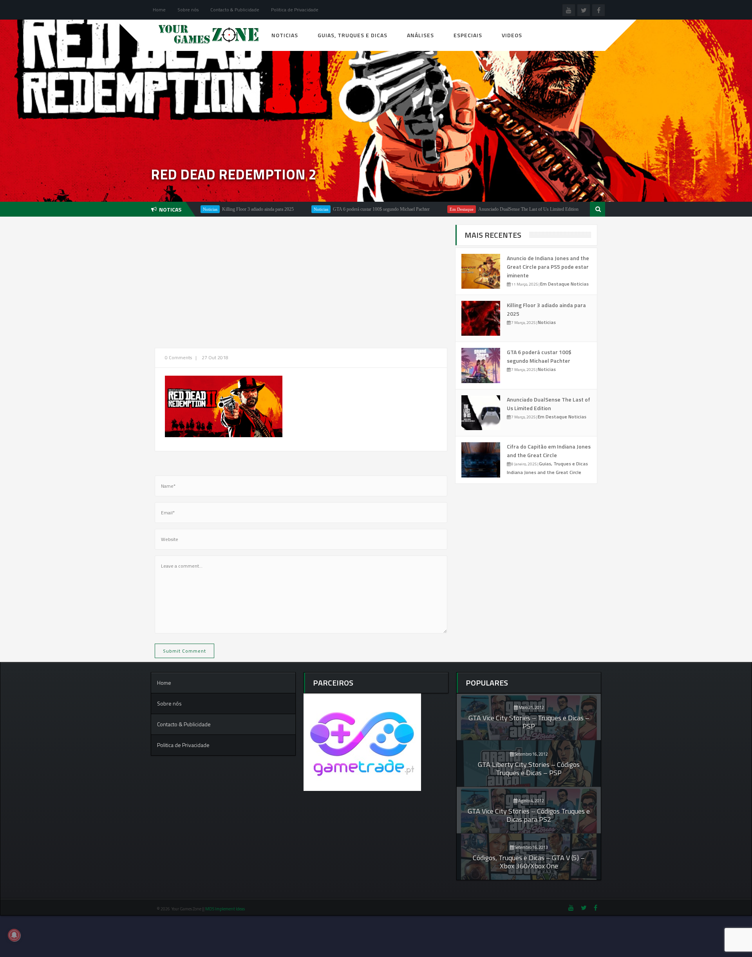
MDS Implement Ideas (225, 909)
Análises (420, 35)
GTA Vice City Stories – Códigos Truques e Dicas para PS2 (529, 815)
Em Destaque (424, 209)
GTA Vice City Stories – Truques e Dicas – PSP (528, 722)
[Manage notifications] (14, 935)
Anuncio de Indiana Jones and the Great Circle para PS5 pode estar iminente (548, 266)
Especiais (468, 35)
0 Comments (178, 357)
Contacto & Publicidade (234, 9)
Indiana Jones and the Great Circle (544, 472)
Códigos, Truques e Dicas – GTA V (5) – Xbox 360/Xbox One (529, 861)
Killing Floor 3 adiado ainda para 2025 (221, 209)
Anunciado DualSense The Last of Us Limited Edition (491, 209)
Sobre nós (188, 9)
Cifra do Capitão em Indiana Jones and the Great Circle (549, 450)
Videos (512, 35)
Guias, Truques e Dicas (352, 35)
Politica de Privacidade (294, 9)
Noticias (284, 35)
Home (159, 9)
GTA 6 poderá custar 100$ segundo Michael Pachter (344, 209)
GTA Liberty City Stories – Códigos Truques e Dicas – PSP (529, 768)
